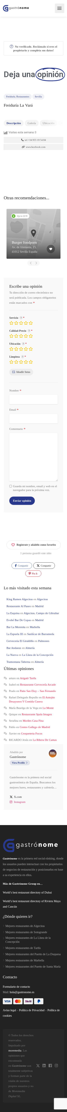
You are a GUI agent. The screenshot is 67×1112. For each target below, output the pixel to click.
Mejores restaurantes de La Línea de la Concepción (28, 939)
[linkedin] (44, 1065)
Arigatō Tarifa (28, 678)
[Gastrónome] (16, 8)
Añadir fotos (23, 372)
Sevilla (38, 96)
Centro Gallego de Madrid (35, 727)
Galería (32, 123)
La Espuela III (15, 634)
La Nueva (12, 654)
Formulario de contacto (16, 986)
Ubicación (49, 123)
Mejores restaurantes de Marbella (24, 960)
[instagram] (56, 1065)
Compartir (22, 565)
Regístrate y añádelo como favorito (36, 544)
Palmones (43, 640)
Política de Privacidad (31, 1010)
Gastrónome (18, 757)
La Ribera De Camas (45, 739)
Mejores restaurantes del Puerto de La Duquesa (33, 954)
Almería (30, 647)
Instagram (19, 801)
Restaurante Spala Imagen (37, 714)
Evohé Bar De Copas (19, 620)
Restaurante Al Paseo (19, 606)
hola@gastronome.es (22, 992)
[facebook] (50, 1065)
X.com (18, 796)
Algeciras (42, 599)
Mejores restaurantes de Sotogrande (26, 932)
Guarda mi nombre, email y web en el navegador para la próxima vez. (35, 488)
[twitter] (38, 1065)
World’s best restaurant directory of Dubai (27, 892)
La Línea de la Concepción (37, 654)
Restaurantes (22, 96)
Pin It (34, 573)
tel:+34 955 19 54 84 (35, 140)
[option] (33, 234)
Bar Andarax (14, 647)
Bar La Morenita (16, 627)
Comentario (17, 429)
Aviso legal (9, 1010)
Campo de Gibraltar (47, 613)
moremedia (14, 1050)
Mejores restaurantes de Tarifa (23, 948)
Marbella (35, 627)
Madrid (39, 606)
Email (14, 410)
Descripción (14, 123)
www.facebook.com (35, 147)
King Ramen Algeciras (20, 599)
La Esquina (13, 613)
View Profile (18, 762)
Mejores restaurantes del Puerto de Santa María (32, 966)
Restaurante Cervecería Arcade (38, 684)
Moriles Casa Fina (33, 720)
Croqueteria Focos (31, 733)
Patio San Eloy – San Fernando (38, 691)
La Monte (48, 707)
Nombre (15, 391)
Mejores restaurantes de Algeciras (25, 926)
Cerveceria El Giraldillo (20, 640)
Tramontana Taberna (18, 661)
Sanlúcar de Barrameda (40, 634)
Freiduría (10, 96)
